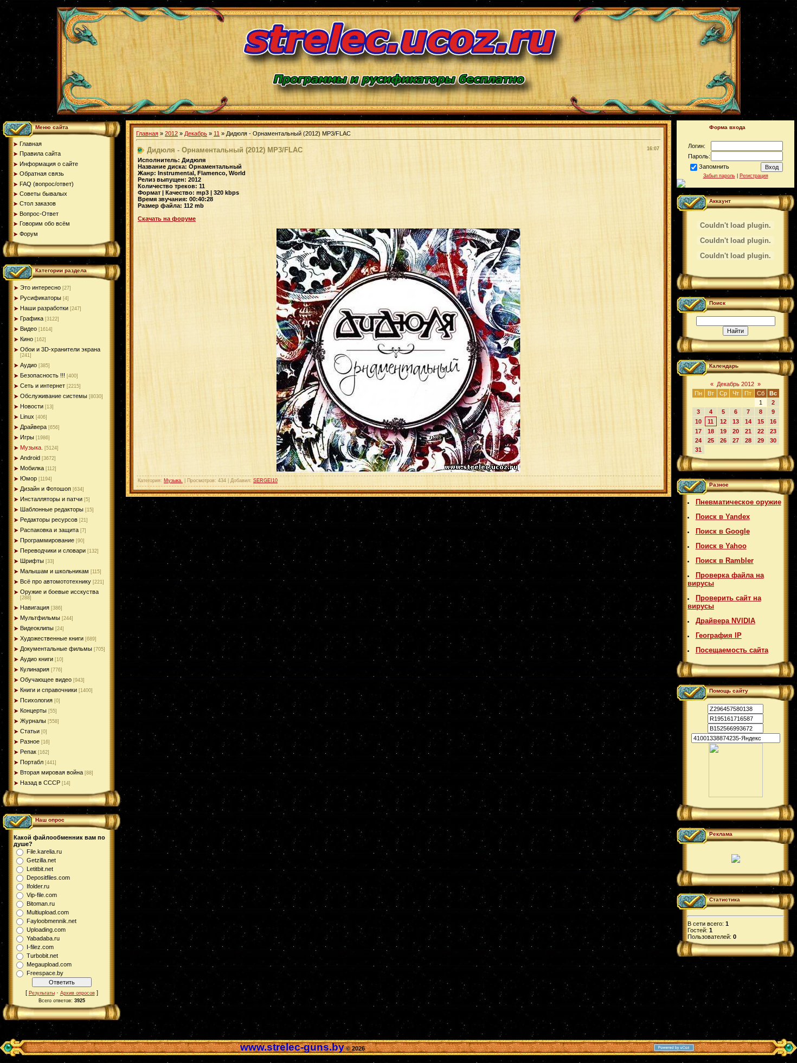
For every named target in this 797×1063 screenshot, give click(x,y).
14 (748, 421)
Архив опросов (77, 993)
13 (735, 421)
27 (735, 440)
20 (735, 431)
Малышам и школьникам (54, 571)
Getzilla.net (41, 860)
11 (217, 133)
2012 (171, 133)
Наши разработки (44, 308)
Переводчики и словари (53, 550)
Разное (30, 741)
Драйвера (33, 427)
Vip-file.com (42, 895)
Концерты (33, 710)
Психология (36, 700)
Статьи (30, 731)
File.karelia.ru (44, 851)
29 (760, 440)
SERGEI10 (265, 480)
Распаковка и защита (49, 530)
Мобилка (32, 468)
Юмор (28, 478)
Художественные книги (51, 638)
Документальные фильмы (56, 648)
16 (773, 421)
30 (773, 440)
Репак (28, 751)
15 (760, 421)
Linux (27, 416)
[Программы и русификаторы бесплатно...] (736, 795)
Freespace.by (45, 973)
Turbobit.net (42, 955)
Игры (27, 437)
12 (723, 421)
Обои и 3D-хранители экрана (60, 349)
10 (698, 421)
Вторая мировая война (51, 772)
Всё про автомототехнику (55, 581)
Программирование (47, 540)
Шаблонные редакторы (51, 509)
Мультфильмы (40, 617)
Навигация (34, 607)
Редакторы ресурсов (49, 519)
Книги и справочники (48, 690)
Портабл (31, 762)
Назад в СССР (40, 782)
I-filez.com (40, 947)
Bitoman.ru (41, 903)
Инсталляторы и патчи (51, 499)
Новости (31, 406)
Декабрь (195, 133)
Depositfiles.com (48, 877)
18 (711, 431)
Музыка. (31, 447)
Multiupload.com (48, 912)
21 (748, 431)
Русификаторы (40, 297)
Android (30, 457)
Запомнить (714, 166)
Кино (26, 339)
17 (698, 431)
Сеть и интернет (42, 385)
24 (698, 440)
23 (773, 431)
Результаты (42, 993)
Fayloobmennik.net (51, 921)
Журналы (33, 721)
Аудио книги (36, 659)
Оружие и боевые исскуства (59, 591)
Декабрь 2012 (735, 384)
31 (698, 449)
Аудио (28, 365)
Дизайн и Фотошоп (45, 488)
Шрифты (32, 561)
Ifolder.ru (38, 886)
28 (748, 440)
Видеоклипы (37, 628)
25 (711, 440)
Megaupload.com (49, 964)
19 (723, 431)
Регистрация (754, 175)
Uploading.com (46, 929)
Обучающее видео (46, 679)
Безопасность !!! (42, 375)
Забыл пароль (719, 175)
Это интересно (40, 287)
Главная (147, 133)
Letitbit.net (40, 869)
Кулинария (34, 669)
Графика (31, 318)
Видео (28, 328)
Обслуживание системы (53, 396)
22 (760, 431)
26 (723, 440)
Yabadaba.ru (43, 938)
